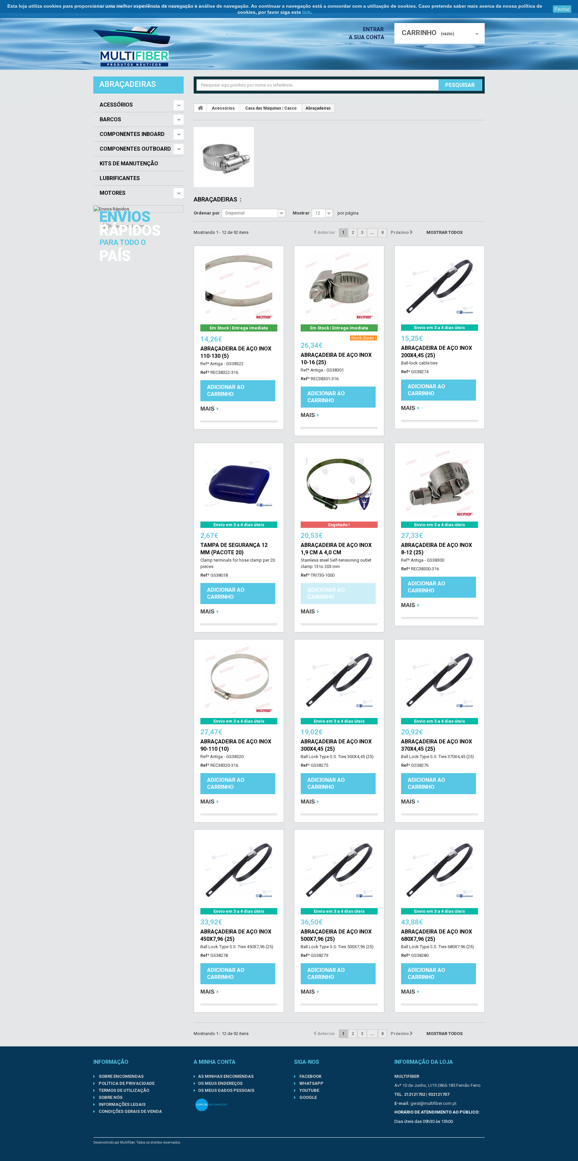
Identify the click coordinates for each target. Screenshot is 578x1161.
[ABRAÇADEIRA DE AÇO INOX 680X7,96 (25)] (439, 870)
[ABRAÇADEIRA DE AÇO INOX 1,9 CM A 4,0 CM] (339, 483)
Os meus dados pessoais (226, 1090)
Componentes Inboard (132, 134)
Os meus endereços (220, 1083)
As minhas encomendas (226, 1076)
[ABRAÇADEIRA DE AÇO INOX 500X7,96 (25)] (339, 870)
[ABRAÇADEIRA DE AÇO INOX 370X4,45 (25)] (439, 680)
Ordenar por (207, 212)
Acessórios (116, 105)
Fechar (562, 9)
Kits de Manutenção (129, 164)
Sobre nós (110, 1097)
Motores (112, 193)
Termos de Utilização (123, 1090)
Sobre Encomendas (120, 1076)
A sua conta (366, 37)
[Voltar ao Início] (200, 108)
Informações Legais (122, 1104)
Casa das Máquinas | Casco (271, 108)
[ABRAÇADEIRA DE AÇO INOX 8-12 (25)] (439, 483)
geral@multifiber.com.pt (433, 1103)
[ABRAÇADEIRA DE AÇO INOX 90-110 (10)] (238, 680)
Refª (204, 372)
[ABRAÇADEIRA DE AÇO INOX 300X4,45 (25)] (339, 680)
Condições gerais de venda (130, 1111)
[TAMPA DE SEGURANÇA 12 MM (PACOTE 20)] (238, 483)
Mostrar (301, 212)
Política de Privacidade (126, 1083)
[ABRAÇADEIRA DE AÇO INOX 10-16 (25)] (339, 286)
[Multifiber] (134, 46)
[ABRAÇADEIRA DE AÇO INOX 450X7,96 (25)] (238, 870)
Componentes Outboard (135, 149)
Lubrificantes (120, 178)
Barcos (110, 120)
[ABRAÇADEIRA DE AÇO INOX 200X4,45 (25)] (439, 286)
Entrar (374, 29)
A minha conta (214, 1062)
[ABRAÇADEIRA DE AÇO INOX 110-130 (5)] (238, 286)
